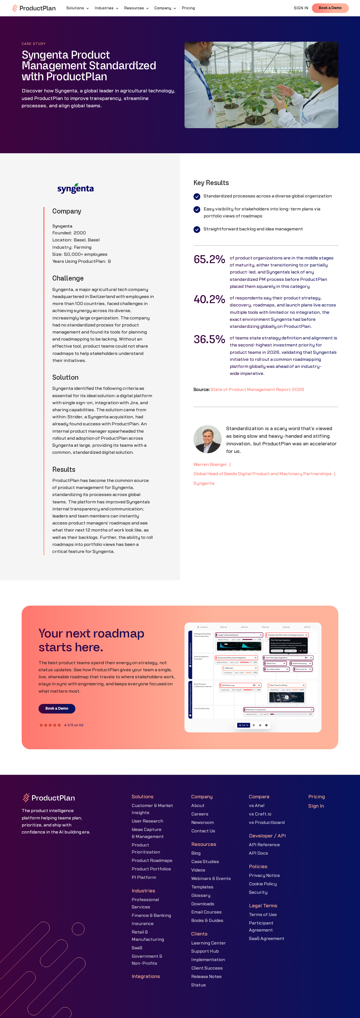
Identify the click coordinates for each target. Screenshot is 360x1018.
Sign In (316, 806)
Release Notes (206, 976)
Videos (198, 870)
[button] (78, 8)
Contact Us (203, 831)
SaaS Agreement (266, 938)
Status (198, 985)
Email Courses (206, 912)
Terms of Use (263, 914)
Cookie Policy (263, 884)
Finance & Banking (151, 915)
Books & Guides (207, 920)
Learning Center (208, 943)
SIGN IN (301, 8)
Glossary (200, 895)
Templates (202, 887)
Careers (199, 814)
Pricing (316, 796)
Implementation (208, 959)
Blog (196, 853)
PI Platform (144, 877)
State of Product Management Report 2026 (257, 389)
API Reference (264, 845)
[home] (33, 8)
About (197, 805)
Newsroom (202, 822)
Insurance (143, 923)
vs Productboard (267, 822)
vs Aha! (257, 805)
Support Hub (205, 951)
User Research (147, 821)
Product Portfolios (151, 869)
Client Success (207, 968)
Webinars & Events (211, 878)
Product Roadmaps (152, 860)
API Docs (258, 853)
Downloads (202, 904)
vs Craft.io (260, 814)
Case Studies (205, 861)
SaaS (137, 948)
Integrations (146, 976)
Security (258, 892)
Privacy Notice (264, 875)
